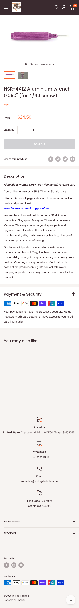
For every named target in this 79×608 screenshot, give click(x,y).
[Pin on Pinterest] (58, 159)
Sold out (39, 143)
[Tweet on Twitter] (65, 159)
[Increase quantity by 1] (45, 130)
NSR (6, 104)
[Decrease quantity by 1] (22, 130)
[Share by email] (72, 159)
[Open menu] (6, 7)
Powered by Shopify (14, 600)
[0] (72, 7)
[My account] (64, 7)
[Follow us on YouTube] (21, 565)
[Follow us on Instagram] (13, 565)
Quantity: (9, 129)
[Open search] (57, 7)
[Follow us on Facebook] (6, 565)
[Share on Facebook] (50, 159)
